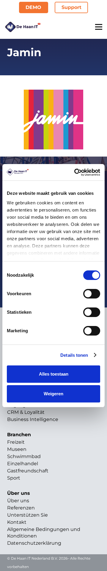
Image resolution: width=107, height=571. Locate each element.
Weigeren (53, 393)
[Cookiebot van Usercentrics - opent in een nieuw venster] (75, 172)
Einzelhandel (22, 463)
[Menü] (98, 26)
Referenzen (21, 508)
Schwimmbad (24, 456)
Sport (13, 478)
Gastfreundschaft (27, 471)
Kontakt (16, 522)
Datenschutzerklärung (34, 543)
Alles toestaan (53, 373)
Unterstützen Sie (27, 515)
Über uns (18, 500)
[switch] (91, 293)
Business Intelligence (32, 419)
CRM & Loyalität (26, 412)
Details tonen (74, 355)
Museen (16, 449)
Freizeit (16, 442)
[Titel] (22, 27)
